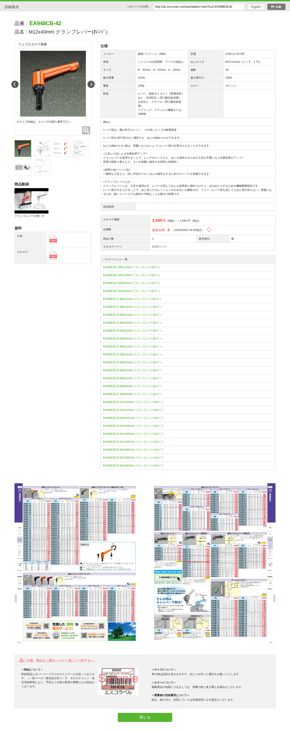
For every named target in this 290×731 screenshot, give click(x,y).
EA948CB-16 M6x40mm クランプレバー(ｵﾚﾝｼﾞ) (132, 338)
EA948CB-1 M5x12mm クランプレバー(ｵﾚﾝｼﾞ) (131, 267)
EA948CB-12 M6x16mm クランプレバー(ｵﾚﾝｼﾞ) (132, 306)
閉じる (145, 717)
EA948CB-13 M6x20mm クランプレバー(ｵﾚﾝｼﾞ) (132, 314)
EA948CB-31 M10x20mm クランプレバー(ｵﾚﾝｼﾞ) (133, 402)
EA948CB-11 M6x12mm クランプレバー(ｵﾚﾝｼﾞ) (132, 299)
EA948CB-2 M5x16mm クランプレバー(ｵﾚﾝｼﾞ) (131, 275)
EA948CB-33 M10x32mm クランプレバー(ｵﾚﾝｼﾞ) (133, 418)
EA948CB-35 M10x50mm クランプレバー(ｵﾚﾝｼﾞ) (133, 433)
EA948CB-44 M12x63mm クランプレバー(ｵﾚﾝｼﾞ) (133, 465)
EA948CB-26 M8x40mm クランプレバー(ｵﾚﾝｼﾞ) (132, 386)
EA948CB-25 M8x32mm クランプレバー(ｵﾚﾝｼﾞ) (132, 378)
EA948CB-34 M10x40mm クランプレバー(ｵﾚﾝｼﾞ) (133, 425)
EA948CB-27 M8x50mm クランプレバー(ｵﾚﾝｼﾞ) (132, 394)
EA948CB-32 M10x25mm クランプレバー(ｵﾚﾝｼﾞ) (133, 410)
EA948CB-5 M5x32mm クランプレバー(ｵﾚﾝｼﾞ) (131, 291)
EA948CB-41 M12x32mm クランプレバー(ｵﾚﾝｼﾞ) (133, 441)
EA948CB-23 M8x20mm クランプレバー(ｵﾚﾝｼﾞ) (132, 362)
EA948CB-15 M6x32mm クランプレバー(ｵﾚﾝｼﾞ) (132, 330)
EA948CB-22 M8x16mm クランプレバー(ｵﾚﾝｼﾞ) (132, 354)
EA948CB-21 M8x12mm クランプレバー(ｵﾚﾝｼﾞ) (132, 346)
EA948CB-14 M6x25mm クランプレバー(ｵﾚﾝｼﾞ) (132, 322)
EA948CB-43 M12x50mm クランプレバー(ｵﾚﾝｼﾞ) (133, 457)
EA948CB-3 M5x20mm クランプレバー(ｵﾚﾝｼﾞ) (131, 283)
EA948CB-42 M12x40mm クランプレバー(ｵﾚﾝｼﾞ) (133, 449)
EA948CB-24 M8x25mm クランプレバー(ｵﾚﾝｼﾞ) (132, 370)
